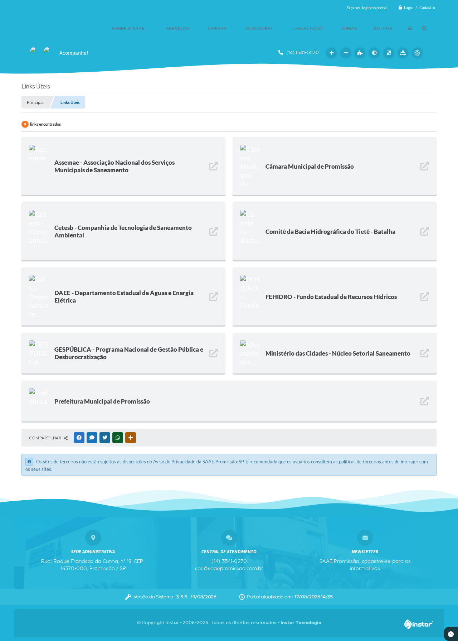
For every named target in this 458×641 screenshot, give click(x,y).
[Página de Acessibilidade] (417, 53)
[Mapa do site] (402, 53)
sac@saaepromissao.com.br (229, 568)
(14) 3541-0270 (229, 561)
